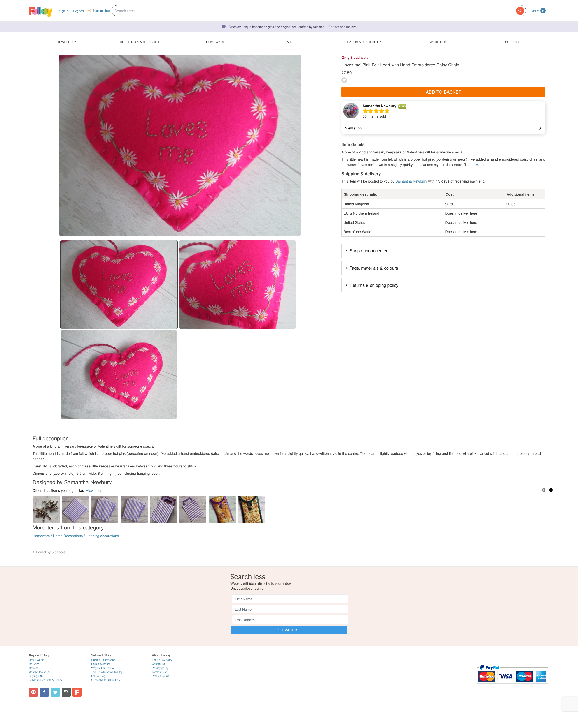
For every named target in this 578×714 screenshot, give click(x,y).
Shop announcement (370, 250)
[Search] (520, 11)
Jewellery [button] (67, 41)
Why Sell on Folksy (102, 668)
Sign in (63, 11)
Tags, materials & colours (374, 268)
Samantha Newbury (379, 105)
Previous (543, 490)
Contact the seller (39, 672)
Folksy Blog (98, 676)
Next (551, 490)
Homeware (41, 535)
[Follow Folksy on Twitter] (55, 692)
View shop (94, 490)
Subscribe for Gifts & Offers (45, 680)
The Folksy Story (162, 660)
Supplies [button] (512, 41)
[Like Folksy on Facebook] (44, 692)
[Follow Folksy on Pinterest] (33, 692)
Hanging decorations (102, 535)
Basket (537, 11)
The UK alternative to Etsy (107, 672)
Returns (33, 668)
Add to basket (443, 92)
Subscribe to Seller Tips (105, 680)
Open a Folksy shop (103, 660)
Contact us (158, 664)
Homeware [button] (215, 41)
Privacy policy (160, 668)
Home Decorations (68, 535)
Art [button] (290, 41)
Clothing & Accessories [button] (141, 41)
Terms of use (160, 672)
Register (78, 11)
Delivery (34, 664)
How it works (36, 660)
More (479, 164)
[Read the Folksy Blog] (77, 692)
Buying (36, 676)
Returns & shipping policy (374, 285)
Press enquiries (161, 676)
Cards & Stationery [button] (364, 41)
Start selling (101, 11)
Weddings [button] (438, 41)
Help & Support (100, 664)
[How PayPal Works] (512, 686)
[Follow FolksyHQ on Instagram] (66, 692)
